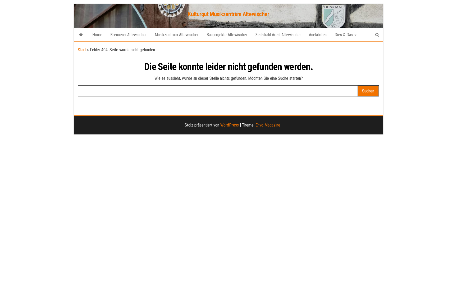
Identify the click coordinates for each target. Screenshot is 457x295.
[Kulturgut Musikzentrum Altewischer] (81, 34)
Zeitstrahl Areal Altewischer (278, 34)
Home (97, 34)
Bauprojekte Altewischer (227, 34)
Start (82, 49)
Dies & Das (344, 34)
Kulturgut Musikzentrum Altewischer (228, 14)
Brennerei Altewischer (128, 34)
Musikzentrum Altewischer (177, 34)
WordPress (229, 125)
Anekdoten (318, 34)
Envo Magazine (267, 125)
